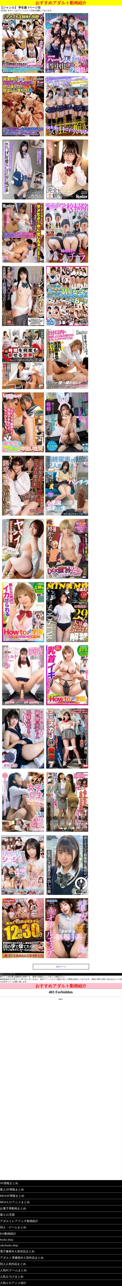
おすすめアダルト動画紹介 (61, 2)
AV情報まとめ (9, 1183)
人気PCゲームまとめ (13, 1270)
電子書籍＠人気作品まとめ (17, 1251)
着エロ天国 (7, 1214)
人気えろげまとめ (12, 1276)
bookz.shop (6, 1239)
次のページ (61, 967)
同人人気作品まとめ (13, 1264)
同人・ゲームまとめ (13, 1227)
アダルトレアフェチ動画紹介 (19, 1221)
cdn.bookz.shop (9, 1245)
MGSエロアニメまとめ (15, 1202)
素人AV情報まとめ (12, 1189)
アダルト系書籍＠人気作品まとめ (22, 1257)
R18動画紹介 (8, 1233)
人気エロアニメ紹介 (13, 1282)
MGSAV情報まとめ (12, 1195)
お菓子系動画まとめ (13, 1208)
